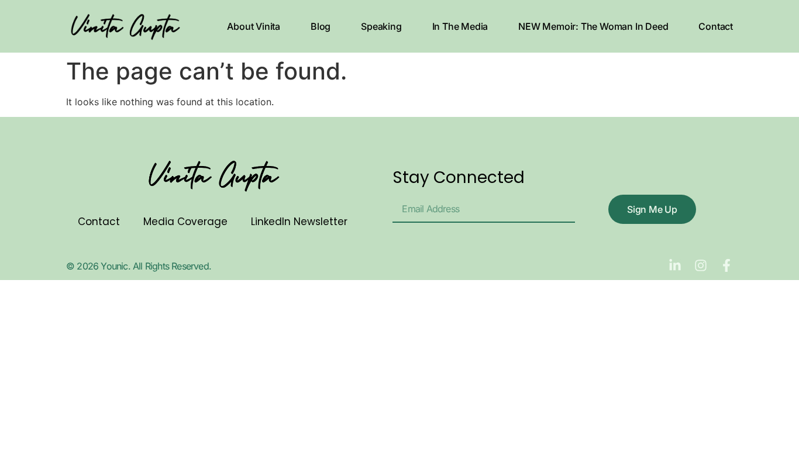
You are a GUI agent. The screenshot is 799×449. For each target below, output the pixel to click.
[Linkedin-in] (675, 265)
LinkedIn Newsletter (299, 222)
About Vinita (253, 26)
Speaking (381, 26)
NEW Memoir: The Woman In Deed (593, 26)
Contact (715, 26)
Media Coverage (185, 222)
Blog (320, 26)
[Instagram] (700, 265)
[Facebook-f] (726, 265)
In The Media (460, 26)
